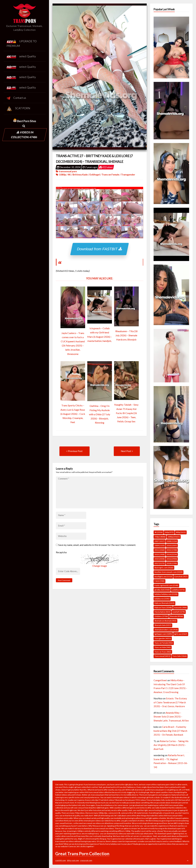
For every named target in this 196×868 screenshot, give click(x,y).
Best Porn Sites (26, 121)
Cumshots (181, 576)
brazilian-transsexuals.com (169, 572)
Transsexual (162, 656)
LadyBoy (178, 590)
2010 (172, 545)
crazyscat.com (86, 860)
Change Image (99, 565)
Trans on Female (110, 174)
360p (169, 532)
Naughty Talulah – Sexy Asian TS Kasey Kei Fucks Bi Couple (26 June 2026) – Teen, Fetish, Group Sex (126, 413)
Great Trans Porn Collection (82, 853)
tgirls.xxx (180, 634)
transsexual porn (68, 171)
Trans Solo (179, 656)
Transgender (128, 174)
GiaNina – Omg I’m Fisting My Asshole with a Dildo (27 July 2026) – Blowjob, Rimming (99, 414)
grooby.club (162, 590)
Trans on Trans (163, 652)
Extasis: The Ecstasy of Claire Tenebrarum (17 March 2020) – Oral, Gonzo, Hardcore (170, 702)
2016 (172, 559)
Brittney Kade (80, 174)
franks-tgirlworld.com (166, 585)
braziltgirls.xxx (163, 576)
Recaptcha (61, 552)
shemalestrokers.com (166, 629)
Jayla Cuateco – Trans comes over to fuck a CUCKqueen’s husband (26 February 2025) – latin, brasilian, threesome (73, 343)
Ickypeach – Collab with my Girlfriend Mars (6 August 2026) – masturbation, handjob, (99, 334)
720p (160, 537)
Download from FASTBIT (98, 249)
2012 (172, 550)
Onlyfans (161, 616)
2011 (160, 550)
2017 (160, 563)
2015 (160, 559)
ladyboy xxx (162, 598)
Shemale (176, 616)
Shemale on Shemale (165, 621)
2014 (172, 554)
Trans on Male (163, 647)
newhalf (178, 612)
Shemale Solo (163, 625)
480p (181, 532)
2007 (160, 541)
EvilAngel (95, 174)
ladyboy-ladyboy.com (166, 594)
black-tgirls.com (164, 567)
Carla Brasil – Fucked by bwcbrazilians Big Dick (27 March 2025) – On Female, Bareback (170, 730)
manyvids (180, 607)
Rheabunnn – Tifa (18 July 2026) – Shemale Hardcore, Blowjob (126, 335)
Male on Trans (163, 607)
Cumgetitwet (160, 680)
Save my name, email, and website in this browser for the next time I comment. (97, 545)
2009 (160, 545)
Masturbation (162, 612)
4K (69, 174)
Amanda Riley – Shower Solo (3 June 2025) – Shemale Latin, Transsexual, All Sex (171, 716)
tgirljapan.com (163, 634)
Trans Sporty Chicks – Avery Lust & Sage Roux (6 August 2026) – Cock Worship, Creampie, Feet (72, 414)
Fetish (159, 581)
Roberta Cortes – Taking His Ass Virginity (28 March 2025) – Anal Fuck (171, 745)
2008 (172, 541)
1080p (62, 174)
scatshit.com (60, 860)
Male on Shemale (164, 603)
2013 (160, 554)
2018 (172, 563)
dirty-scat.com (73, 860)
